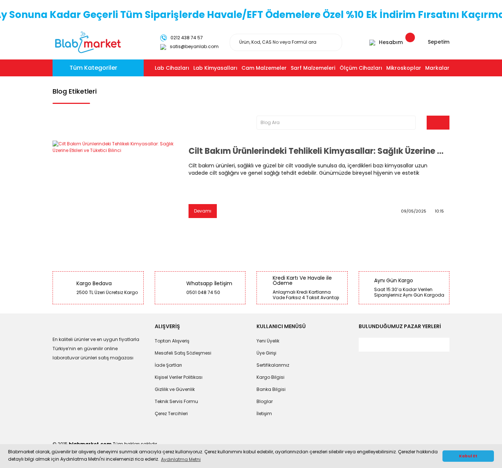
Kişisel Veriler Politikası (178, 377)
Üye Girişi (266, 353)
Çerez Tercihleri (171, 413)
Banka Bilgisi (271, 389)
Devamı (202, 211)
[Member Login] (372, 42)
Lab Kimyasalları (215, 68)
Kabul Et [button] (468, 456)
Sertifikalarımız (273, 365)
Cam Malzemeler (264, 68)
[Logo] (88, 42)
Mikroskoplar (403, 68)
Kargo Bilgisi (270, 377)
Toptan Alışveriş (172, 341)
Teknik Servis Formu (176, 401)
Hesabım (391, 42)
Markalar (437, 68)
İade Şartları (168, 365)
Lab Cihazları (172, 68)
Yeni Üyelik (268, 341)
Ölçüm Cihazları (361, 68)
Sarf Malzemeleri (313, 68)
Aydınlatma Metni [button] (181, 459)
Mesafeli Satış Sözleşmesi (183, 353)
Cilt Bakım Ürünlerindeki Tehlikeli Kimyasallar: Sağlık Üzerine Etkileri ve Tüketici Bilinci (316, 151)
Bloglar (265, 401)
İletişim (264, 413)
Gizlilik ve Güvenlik (175, 389)
